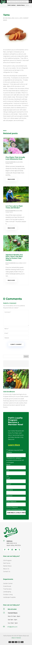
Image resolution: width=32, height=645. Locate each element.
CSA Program (7, 560)
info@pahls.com (12, 627)
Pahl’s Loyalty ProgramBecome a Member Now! (15, 421)
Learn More (14, 445)
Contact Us (6, 571)
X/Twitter (9, 452)
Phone (8, 484)
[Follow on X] (19, 549)
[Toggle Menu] (30, 1)
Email (8, 478)
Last (7, 476)
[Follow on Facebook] (4, 549)
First (7, 470)
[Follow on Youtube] (15, 549)
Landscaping (7, 591)
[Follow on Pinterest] (8, 549)
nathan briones (11, 162)
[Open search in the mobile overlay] (17, 1)
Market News (9, 163)
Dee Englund (9, 18)
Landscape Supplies (9, 597)
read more (11, 179)
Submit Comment (16, 344)
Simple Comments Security (14, 509)
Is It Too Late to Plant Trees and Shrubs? (14, 207)
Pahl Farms (6, 563)
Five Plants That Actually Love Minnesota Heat (15, 158)
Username (9, 490)
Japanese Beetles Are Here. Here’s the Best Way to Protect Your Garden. (14, 257)
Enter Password (11, 501)
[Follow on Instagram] (12, 549)
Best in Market (16, 638)
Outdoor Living (8, 594)
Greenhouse (7, 586)
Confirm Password (12, 507)
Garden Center (8, 583)
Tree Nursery (7, 589)
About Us (6, 569)
